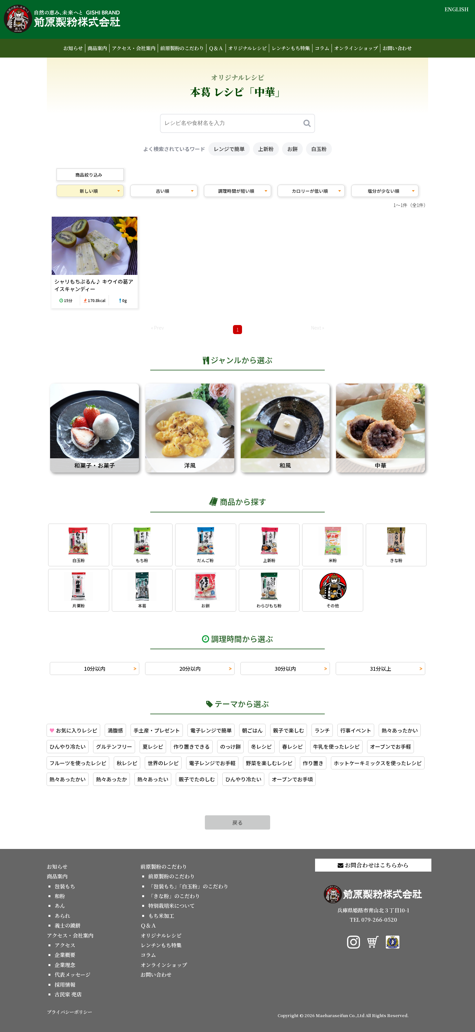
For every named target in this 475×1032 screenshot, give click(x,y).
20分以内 (190, 668)
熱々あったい (152, 779)
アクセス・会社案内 (133, 48)
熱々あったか (111, 779)
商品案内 (97, 48)
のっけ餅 (230, 746)
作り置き (313, 763)
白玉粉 (319, 149)
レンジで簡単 (229, 149)
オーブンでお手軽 (390, 746)
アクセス (65, 945)
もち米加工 (161, 915)
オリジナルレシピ (247, 48)
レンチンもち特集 (290, 48)
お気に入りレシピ (73, 730)
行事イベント (355, 730)
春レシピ (292, 746)
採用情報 (65, 984)
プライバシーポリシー (69, 1011)
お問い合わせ (397, 48)
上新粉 (266, 149)
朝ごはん (252, 730)
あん (60, 905)
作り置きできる (192, 746)
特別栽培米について (171, 905)
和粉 (60, 896)
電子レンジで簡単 (211, 730)
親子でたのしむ (197, 779)
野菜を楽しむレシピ (269, 763)
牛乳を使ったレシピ (336, 746)
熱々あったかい (400, 730)
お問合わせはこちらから (376, 865)
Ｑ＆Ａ (216, 48)
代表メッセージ (72, 974)
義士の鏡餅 (67, 925)
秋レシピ (127, 763)
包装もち (65, 886)
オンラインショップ (356, 48)
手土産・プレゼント (156, 730)
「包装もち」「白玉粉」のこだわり (188, 886)
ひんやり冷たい (67, 746)
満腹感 (115, 730)
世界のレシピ (163, 763)
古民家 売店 (68, 994)
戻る (237, 822)
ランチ (322, 730)
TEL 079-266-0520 (373, 919)
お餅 (292, 149)
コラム (322, 48)
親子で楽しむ (288, 730)
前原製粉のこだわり (182, 48)
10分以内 (94, 668)
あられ (62, 915)
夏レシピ (152, 746)
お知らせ (73, 48)
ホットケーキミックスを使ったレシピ (378, 763)
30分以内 (285, 668)
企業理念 (65, 965)
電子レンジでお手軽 (212, 763)
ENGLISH (457, 9)
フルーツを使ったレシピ (77, 763)
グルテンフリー (114, 746)
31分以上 (380, 668)
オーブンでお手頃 (292, 779)
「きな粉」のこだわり (174, 896)
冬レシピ (261, 746)
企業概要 (65, 955)
